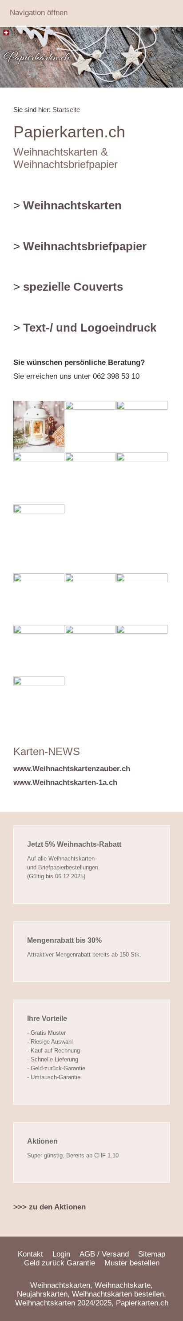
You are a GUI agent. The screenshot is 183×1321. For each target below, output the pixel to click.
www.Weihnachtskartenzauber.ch (71, 769)
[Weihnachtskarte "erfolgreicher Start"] (38, 530)
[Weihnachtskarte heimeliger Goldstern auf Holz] (141, 426)
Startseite (66, 109)
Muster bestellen (131, 1263)
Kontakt (30, 1254)
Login (61, 1254)
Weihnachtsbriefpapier (85, 246)
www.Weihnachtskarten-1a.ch (65, 782)
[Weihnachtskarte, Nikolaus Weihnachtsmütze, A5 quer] (90, 478)
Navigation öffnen (39, 12)
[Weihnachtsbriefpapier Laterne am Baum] (38, 702)
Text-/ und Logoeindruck (89, 327)
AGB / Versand (104, 1254)
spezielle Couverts (73, 286)
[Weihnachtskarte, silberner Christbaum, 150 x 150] (38, 478)
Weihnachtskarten (72, 205)
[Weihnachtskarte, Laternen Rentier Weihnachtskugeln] (141, 478)
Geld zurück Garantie (59, 1263)
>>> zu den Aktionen (49, 1207)
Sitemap (151, 1254)
